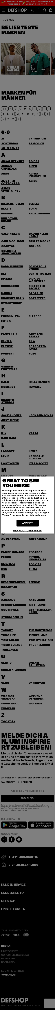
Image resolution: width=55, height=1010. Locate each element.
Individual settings (27, 530)
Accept (27, 523)
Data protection (38, 515)
